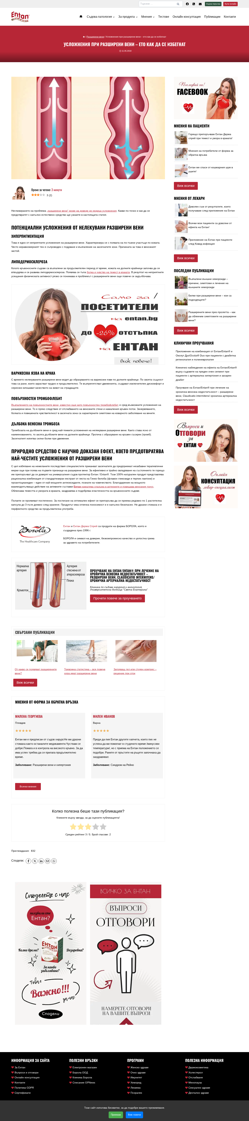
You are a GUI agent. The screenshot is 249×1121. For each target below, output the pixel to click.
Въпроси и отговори (26, 1072)
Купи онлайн (230, 4)
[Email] (47, 861)
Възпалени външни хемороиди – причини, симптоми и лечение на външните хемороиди (208, 283)
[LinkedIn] (41, 861)
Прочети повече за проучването (117, 598)
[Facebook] (187, 4)
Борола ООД (80, 1072)
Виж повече (134, 1114)
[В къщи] (84, 37)
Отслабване (195, 1077)
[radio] (73, 827)
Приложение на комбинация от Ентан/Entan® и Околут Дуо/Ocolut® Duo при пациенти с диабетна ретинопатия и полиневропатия (206, 355)
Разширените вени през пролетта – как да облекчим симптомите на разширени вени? (212, 316)
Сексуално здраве (199, 1087)
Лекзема (136, 1087)
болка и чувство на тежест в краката (108, 272)
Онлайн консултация (187, 16)
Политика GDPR (24, 1087)
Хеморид (136, 1082)
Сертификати (23, 1092)
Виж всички (25, 682)
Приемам (116, 1114)
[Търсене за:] (161, 3)
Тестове (163, 16)
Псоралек (136, 1092)
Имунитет (136, 1077)
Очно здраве (138, 1072)
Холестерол (195, 1072)
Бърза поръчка (213, 4)
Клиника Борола (82, 1077)
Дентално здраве (198, 1092)
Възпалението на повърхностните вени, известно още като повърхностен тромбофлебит (64, 404)
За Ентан (20, 1067)
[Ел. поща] (200, 4)
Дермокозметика (198, 1067)
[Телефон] (194, 4)
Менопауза (195, 1082)
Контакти (230, 16)
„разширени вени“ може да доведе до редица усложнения (82, 210)
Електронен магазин (85, 1067)
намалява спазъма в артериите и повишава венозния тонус (113, 486)
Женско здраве (140, 1067)
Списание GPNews (84, 1082)
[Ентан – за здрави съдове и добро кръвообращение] (81, 17)
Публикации (212, 16)
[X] (35, 861)
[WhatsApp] (54, 861)
